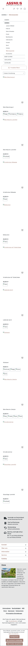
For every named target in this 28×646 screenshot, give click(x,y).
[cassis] (10, 416)
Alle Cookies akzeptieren (14, 644)
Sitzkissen (6, 362)
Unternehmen (7, 608)
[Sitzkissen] (14, 346)
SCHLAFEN (7, 59)
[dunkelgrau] (12, 114)
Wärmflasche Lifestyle (9, 409)
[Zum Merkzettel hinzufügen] (22, 102)
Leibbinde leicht (7, 320)
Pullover (8, 28)
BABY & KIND (8, 56)
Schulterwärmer (7, 452)
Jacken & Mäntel (10, 25)
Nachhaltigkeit (16, 608)
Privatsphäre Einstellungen (14, 613)
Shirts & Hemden (10, 31)
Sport (7, 45)
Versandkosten (13, 621)
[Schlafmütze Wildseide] (14, 175)
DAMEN (6, 20)
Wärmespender (10, 51)
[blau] (5, 416)
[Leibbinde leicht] (14, 303)
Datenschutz (19, 611)
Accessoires (9, 53)
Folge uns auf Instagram (10, 597)
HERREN (6, 23)
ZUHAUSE (7, 63)
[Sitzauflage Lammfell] (14, 478)
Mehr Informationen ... (14, 633)
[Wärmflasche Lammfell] (14, 133)
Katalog (4, 558)
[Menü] (3, 8)
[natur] (5, 242)
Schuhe (8, 48)
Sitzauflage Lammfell (9, 494)
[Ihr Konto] (21, 8)
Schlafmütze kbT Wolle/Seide (11, 277)
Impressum (11, 611)
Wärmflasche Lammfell (9, 149)
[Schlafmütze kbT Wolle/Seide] (14, 260)
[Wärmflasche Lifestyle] (14, 392)
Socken (8, 42)
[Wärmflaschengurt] (14, 90)
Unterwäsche (9, 39)
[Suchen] (14, 8)
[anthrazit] (6, 369)
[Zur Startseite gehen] (14, 4)
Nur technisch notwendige (14, 640)
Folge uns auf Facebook (10, 600)
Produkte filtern (15, 67)
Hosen (7, 34)
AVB (23, 608)
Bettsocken (6, 235)
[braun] (18, 369)
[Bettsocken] (14, 218)
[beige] (5, 114)
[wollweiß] (6, 156)
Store (5, 611)
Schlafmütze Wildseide (9, 192)
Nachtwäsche (9, 37)
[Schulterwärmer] (14, 435)
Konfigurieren (14, 636)
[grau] (5, 374)
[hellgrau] (20, 114)
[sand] (5, 199)
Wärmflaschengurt (8, 107)
